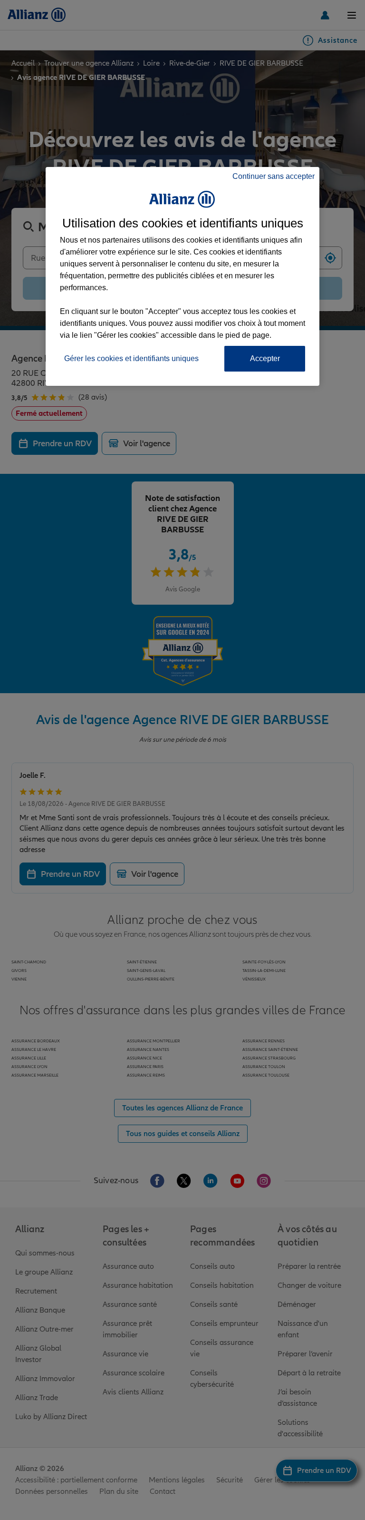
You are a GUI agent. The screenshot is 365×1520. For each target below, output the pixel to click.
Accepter (265, 358)
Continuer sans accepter (273, 176)
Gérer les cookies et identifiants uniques (131, 358)
